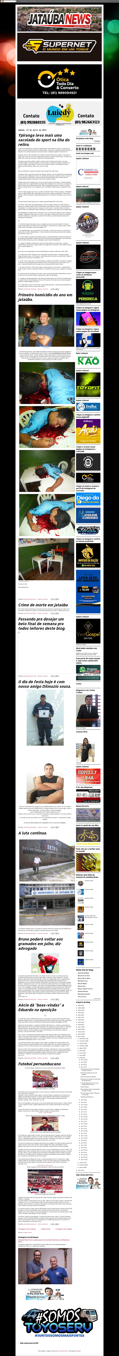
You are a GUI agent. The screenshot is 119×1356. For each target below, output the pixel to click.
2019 (79, 1022)
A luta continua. (32, 833)
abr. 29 (83, 1062)
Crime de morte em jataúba (43, 604)
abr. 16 (83, 1123)
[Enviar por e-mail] (51, 289)
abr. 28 (83, 1064)
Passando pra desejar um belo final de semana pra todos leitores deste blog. (41, 624)
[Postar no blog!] (53, 289)
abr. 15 (83, 1126)
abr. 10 (83, 1138)
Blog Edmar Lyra (83, 981)
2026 (79, 1005)
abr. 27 (83, 1067)
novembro (82, 1041)
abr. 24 (83, 1104)
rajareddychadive (63, 1351)
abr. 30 (83, 1059)
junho (81, 1053)
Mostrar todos (97, 998)
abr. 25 (83, 1102)
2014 (79, 1034)
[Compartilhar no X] (55, 289)
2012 (79, 1170)
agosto (81, 1048)
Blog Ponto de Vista (84, 975)
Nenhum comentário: (43, 289)
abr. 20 (83, 1114)
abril (80, 1057)
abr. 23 (83, 1107)
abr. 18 (83, 1119)
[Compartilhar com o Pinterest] (58, 289)
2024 (79, 1010)
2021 (79, 1017)
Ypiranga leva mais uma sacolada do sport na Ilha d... (90, 1069)
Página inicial (45, 1229)
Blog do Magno (82, 983)
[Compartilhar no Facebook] (56, 289)
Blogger (79, 1351)
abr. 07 (83, 1145)
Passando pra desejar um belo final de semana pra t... (90, 1079)
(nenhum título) (89, 880)
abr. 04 (83, 1152)
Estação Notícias (83, 991)
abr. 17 (83, 1121)
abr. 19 (83, 1116)
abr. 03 (83, 1154)
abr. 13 (83, 1131)
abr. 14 (83, 1128)
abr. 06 (83, 1147)
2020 (79, 1019)
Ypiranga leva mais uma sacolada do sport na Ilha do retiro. (43, 140)
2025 (79, 1008)
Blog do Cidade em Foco (85, 988)
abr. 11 (83, 1135)
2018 (79, 1024)
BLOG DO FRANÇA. (83, 973)
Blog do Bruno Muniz (84, 978)
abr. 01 (83, 1159)
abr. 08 (83, 1143)
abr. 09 (83, 1140)
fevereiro (82, 1165)
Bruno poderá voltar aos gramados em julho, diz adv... (90, 1089)
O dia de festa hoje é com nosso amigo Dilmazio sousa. (44, 684)
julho (80, 1050)
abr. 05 (83, 1150)
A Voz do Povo (82, 996)
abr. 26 (83, 1100)
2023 (79, 1012)
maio (80, 1055)
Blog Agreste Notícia (84, 994)
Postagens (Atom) (27, 1232)
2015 (79, 1031)
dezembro (82, 1038)
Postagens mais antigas (63, 1229)
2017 (79, 1027)
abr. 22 (83, 1109)
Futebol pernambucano (39, 1063)
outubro (81, 1043)
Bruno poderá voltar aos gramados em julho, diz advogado (40, 944)
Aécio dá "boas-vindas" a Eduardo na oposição (41, 1007)
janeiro (81, 1167)
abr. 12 (83, 1133)
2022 (79, 1015)
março (81, 1162)
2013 (79, 1036)
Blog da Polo (82, 986)
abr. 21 (83, 1112)
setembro (82, 1045)
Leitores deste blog (90, 915)
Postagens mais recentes (27, 1229)
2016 (79, 1029)
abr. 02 (83, 1157)
